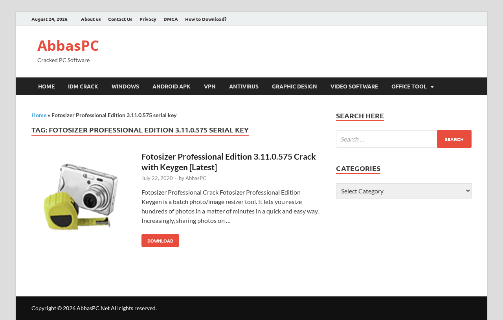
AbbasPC (68, 45)
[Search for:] (404, 139)
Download (157, 239)
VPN (210, 86)
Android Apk (171, 86)
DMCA (170, 19)
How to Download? (205, 19)
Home (46, 86)
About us (91, 19)
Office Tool (409, 86)
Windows (125, 86)
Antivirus (244, 86)
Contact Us (120, 19)
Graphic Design (294, 86)
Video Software (354, 86)
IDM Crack (83, 86)
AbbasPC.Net (93, 308)
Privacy (148, 19)
